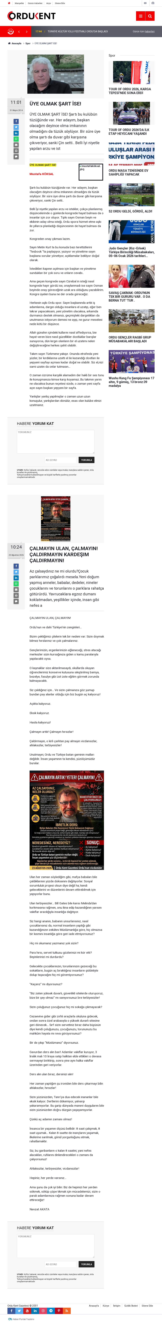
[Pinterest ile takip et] (59, 1311)
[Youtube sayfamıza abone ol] (27, 1311)
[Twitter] (16, 127)
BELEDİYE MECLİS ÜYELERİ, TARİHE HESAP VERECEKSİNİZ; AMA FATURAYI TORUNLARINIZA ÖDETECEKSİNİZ (81, 31)
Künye (106, 1305)
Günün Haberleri (35, 3)
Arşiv (48, 3)
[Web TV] (145, 3)
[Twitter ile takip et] (19, 1311)
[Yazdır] (16, 150)
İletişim (116, 1305)
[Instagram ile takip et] (43, 1311)
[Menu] (140, 16)
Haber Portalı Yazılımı (23, 1319)
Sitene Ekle (60, 3)
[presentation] (19, 31)
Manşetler (19, 3)
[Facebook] (16, 121)
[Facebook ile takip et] (11, 1311)
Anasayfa (94, 1305)
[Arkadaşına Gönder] (16, 144)
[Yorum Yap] (16, 156)
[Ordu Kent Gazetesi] (31, 15)
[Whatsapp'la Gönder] (16, 139)
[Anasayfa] (9, 3)
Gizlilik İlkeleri (131, 1305)
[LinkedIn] (16, 133)
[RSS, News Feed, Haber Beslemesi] (67, 1311)
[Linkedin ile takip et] (35, 1311)
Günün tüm (144, 31)
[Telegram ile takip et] (51, 1311)
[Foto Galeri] (153, 3)
